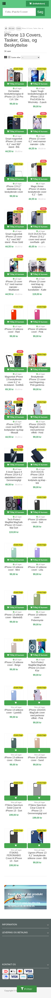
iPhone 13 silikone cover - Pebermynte (37, 617)
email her (26, 903)
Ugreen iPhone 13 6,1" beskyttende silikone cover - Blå (37, 855)
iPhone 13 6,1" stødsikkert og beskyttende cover (14, 189)
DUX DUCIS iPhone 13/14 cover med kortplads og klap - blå (37, 477)
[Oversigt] (9, 57)
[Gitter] (5, 57)
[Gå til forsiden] (6, 28)
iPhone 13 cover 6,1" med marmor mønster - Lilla (37, 141)
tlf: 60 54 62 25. (27, 906)
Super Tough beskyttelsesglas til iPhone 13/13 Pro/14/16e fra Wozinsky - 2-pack (37, 96)
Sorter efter (15, 57)
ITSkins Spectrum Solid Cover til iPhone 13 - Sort (14, 808)
